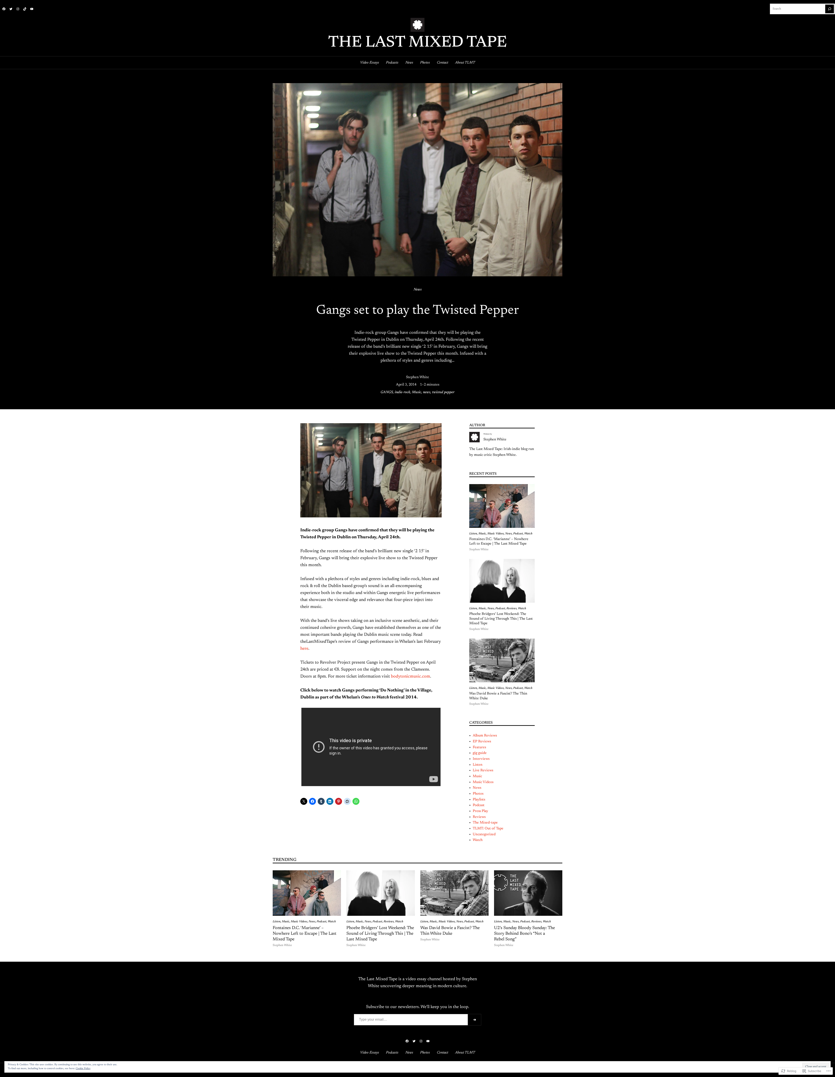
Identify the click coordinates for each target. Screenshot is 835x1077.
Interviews (481, 759)
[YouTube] (31, 9)
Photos (478, 793)
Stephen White (417, 377)
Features (479, 747)
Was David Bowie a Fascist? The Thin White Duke (498, 696)
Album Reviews (485, 735)
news (426, 392)
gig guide (480, 753)
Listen (473, 533)
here (304, 648)
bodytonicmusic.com (410, 676)
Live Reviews (483, 770)
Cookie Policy (83, 1068)
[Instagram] (18, 9)
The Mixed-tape (485, 822)
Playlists (479, 799)
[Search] (829, 9)
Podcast (518, 533)
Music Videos (495, 533)
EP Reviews (482, 741)
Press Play (480, 811)
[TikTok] (25, 9)
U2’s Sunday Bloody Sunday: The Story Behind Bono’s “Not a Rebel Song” (524, 933)
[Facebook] (4, 9)
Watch (528, 533)
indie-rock (402, 392)
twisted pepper (443, 392)
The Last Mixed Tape (417, 43)
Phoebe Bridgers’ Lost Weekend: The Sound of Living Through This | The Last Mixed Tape (501, 618)
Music (416, 392)
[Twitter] (11, 9)
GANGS (387, 392)
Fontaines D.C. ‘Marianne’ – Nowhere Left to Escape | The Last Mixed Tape (498, 541)
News (418, 289)
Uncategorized (484, 834)
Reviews (511, 608)
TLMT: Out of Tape (488, 828)
